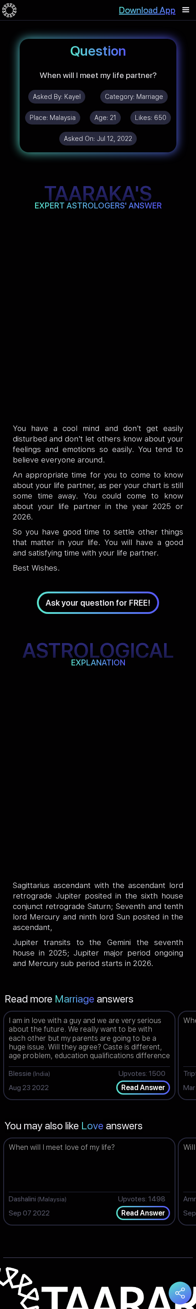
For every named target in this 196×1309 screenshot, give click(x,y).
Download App (147, 10)
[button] (186, 10)
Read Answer (143, 1087)
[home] (9, 10)
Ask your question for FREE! (98, 603)
